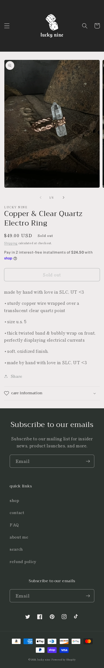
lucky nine (44, 659)
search (16, 549)
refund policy (23, 561)
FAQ (14, 525)
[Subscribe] (88, 461)
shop (14, 500)
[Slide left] (40, 197)
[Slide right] (63, 197)
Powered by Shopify (64, 659)
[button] (7, 26)
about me (19, 537)
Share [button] (16, 376)
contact (17, 512)
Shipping (10, 243)
